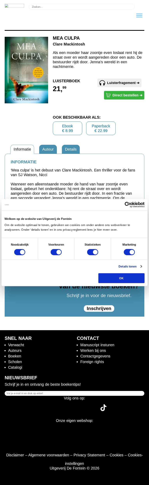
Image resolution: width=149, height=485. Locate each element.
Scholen (15, 362)
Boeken (14, 356)
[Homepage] (14, 6)
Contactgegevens (95, 356)
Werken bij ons (93, 350)
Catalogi (15, 367)
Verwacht (16, 345)
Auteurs (15, 350)
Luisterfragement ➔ (123, 83)
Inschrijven (99, 308)
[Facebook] (46, 410)
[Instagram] (61, 410)
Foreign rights (92, 362)
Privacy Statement (89, 455)
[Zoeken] (140, 6)
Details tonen (128, 266)
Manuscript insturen (97, 345)
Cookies (116, 455)
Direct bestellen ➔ (127, 95)
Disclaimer (15, 455)
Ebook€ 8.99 (67, 128)
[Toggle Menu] (139, 15)
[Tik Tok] (103, 410)
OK (121, 278)
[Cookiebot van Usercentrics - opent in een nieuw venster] (128, 205)
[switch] (56, 252)
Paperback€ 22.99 (101, 128)
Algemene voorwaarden (48, 455)
